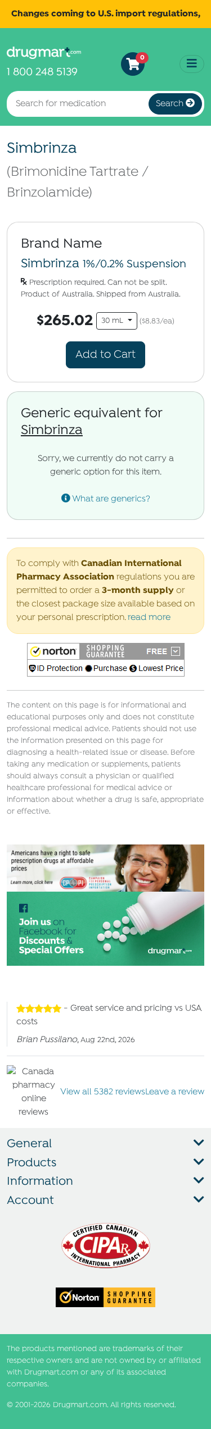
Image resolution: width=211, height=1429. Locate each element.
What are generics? (110, 499)
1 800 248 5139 (42, 72)
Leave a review (174, 1092)
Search (171, 103)
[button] (106, 660)
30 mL (113, 321)
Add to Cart (105, 355)
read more (149, 617)
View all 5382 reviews (102, 1092)
